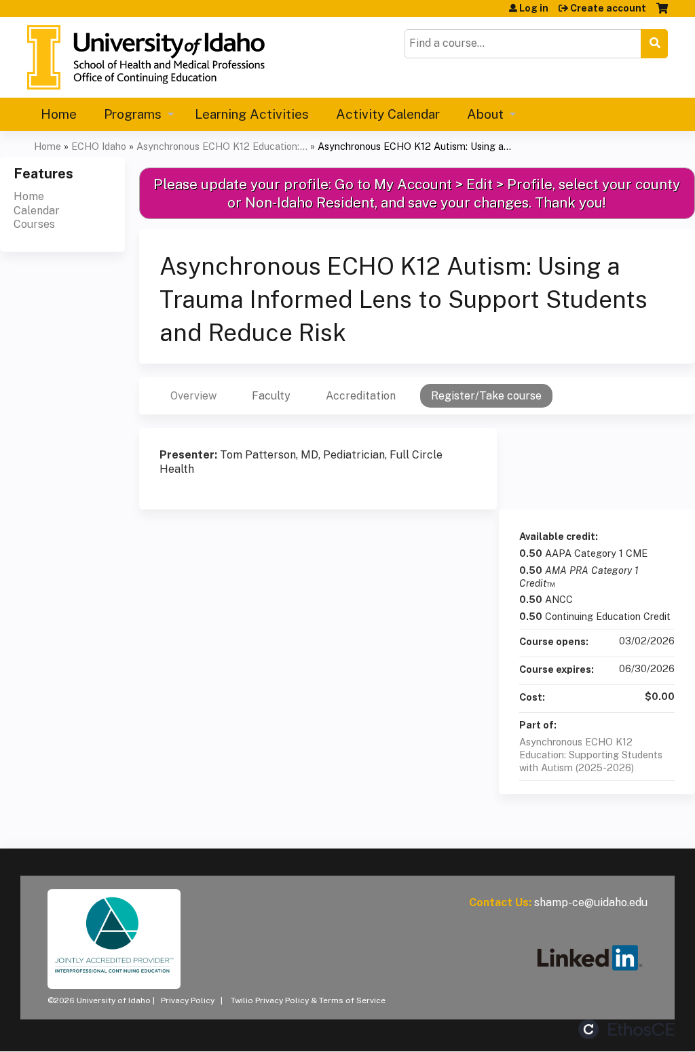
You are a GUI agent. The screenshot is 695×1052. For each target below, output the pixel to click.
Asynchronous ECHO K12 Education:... (221, 146)
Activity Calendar (388, 113)
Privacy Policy (187, 1000)
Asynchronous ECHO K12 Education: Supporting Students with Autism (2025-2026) (590, 754)
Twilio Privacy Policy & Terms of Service (308, 1000)
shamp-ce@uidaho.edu (590, 902)
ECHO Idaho (98, 146)
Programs (133, 113)
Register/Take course (486, 395)
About (485, 113)
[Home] (146, 57)
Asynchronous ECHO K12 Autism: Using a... (414, 146)
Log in (533, 8)
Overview (193, 395)
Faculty (271, 395)
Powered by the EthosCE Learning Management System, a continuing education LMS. (626, 1029)
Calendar (37, 210)
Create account (608, 8)
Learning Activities (252, 113)
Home (59, 113)
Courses (34, 224)
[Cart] (662, 13)
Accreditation (361, 395)
